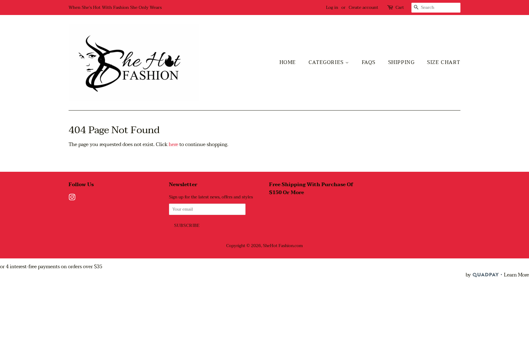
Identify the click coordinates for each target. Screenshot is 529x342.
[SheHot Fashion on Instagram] (72, 198)
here (173, 144)
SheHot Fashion (278, 245)
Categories (327, 62)
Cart (400, 7)
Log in (332, 7)
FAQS (369, 62)
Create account (363, 7)
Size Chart (443, 62)
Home (288, 62)
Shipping (401, 62)
